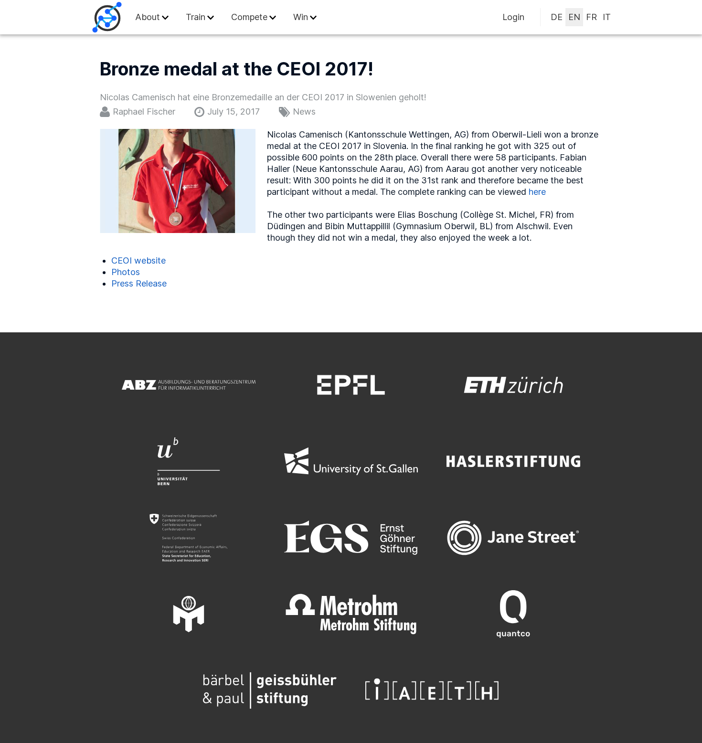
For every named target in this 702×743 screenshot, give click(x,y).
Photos (125, 272)
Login (513, 17)
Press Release (139, 283)
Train (195, 17)
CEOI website (138, 260)
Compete (249, 17)
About (147, 17)
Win (300, 17)
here (537, 192)
